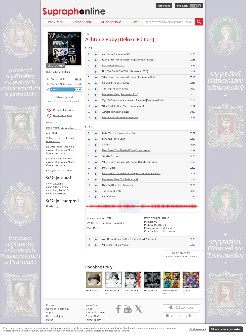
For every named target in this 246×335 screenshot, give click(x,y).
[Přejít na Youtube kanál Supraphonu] (127, 310)
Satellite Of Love (110, 156)
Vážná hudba (82, 22)
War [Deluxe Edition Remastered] (141, 290)
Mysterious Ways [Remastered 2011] (120, 94)
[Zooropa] (191, 280)
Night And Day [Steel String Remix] (119, 185)
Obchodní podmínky (57, 308)
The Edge (58, 183)
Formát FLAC (92, 316)
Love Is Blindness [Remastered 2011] (120, 117)
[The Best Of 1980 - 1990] (94, 280)
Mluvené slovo (111, 22)
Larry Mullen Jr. (61, 190)
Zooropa (186, 290)
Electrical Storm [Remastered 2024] (161, 290)
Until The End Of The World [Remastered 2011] (125, 71)
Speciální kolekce (95, 312)
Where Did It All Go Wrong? (115, 245)
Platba (49, 319)
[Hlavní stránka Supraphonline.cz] (74, 12)
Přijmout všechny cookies (225, 329)
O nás (89, 308)
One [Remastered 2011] (113, 65)
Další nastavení (197, 329)
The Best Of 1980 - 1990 (98, 290)
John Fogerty (168, 231)
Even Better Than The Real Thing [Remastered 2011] (128, 59)
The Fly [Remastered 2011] (115, 88)
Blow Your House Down (113, 139)
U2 (57, 206)
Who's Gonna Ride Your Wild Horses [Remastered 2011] (129, 77)
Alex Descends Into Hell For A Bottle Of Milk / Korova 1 (129, 239)
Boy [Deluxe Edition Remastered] (121, 290)
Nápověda (91, 305)
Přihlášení (182, 5)
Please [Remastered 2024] (176, 290)
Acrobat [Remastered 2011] (115, 112)
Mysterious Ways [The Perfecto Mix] (120, 179)
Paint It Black (108, 168)
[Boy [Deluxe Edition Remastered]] (113, 280)
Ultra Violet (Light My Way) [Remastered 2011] (124, 106)
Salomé (106, 144)
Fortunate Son (109, 196)
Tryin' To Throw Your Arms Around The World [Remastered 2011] (133, 100)
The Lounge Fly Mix (111, 191)
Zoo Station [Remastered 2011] (117, 54)
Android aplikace (183, 315)
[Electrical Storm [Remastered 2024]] (152, 280)
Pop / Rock (55, 22)
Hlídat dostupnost (62, 115)
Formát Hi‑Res (93, 319)
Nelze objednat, (64, 99)
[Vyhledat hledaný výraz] (199, 21)
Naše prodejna (54, 316)
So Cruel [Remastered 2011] (116, 83)
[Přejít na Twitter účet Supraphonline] (138, 310)
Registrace (164, 5)
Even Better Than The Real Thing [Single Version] (126, 150)
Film (134, 22)
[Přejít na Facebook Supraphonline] (118, 310)
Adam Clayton (60, 187)
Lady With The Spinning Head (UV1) (119, 133)
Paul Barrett (160, 225)
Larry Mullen (59, 193)
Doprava (51, 312)
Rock (54, 133)
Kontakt (50, 305)
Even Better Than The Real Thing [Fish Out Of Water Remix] (131, 173)
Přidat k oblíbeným (63, 110)
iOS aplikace (184, 307)
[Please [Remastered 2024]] (172, 280)
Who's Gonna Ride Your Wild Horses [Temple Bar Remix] (129, 162)
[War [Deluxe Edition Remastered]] (133, 280)
